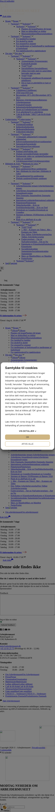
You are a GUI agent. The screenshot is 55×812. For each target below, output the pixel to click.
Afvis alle (28, 444)
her (33, 425)
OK (27, 437)
